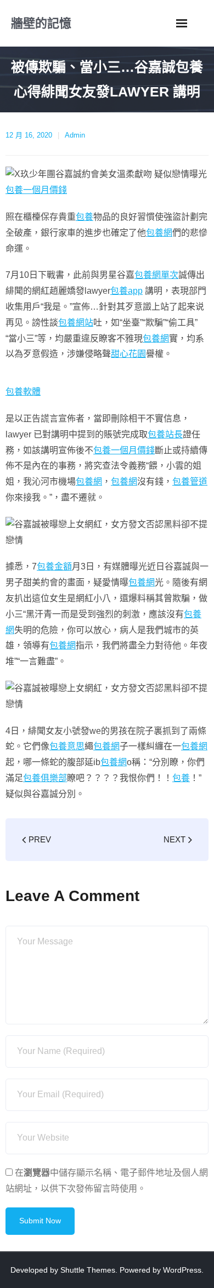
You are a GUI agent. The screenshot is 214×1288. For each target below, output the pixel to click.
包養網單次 (156, 275)
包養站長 (165, 434)
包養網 (159, 232)
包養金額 (54, 566)
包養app (126, 290)
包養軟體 (23, 391)
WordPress (182, 1270)
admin (75, 135)
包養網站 (75, 322)
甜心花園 (128, 353)
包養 (84, 216)
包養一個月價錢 (36, 190)
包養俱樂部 (45, 778)
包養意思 (67, 746)
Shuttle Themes (87, 1270)
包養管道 (189, 481)
